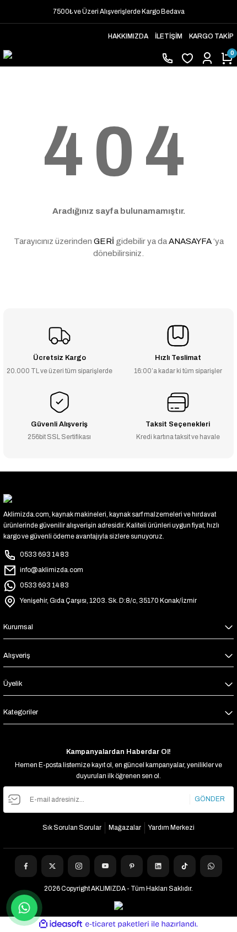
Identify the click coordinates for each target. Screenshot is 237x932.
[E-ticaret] (117, 924)
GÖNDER (210, 799)
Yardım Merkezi (171, 827)
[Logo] (78, 58)
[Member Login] (207, 58)
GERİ (104, 241)
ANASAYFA (190, 241)
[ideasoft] (61, 924)
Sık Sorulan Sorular (71, 827)
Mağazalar (125, 827)
